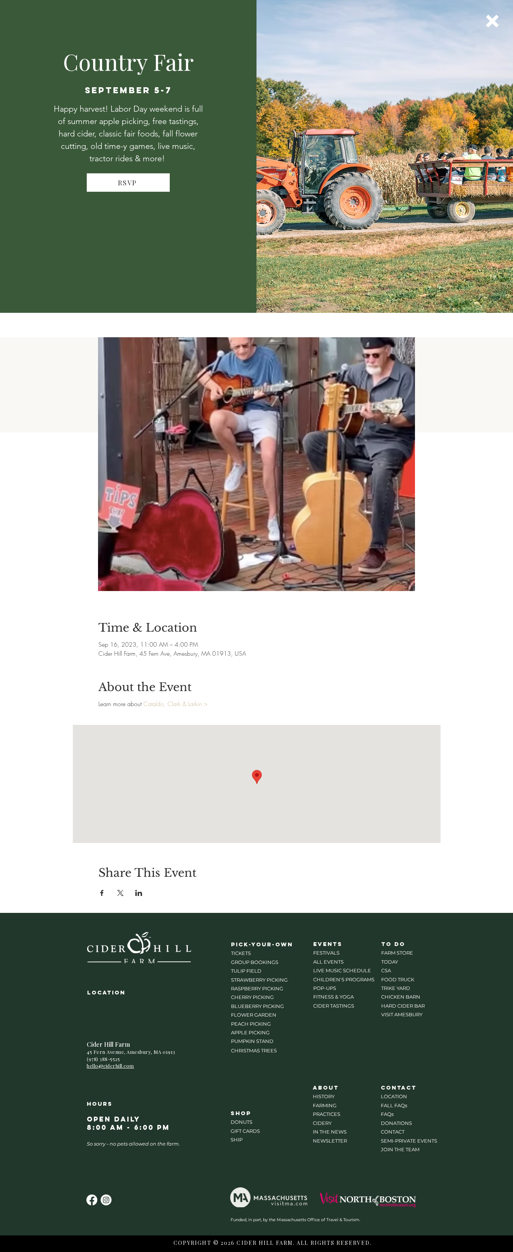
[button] (492, 21)
